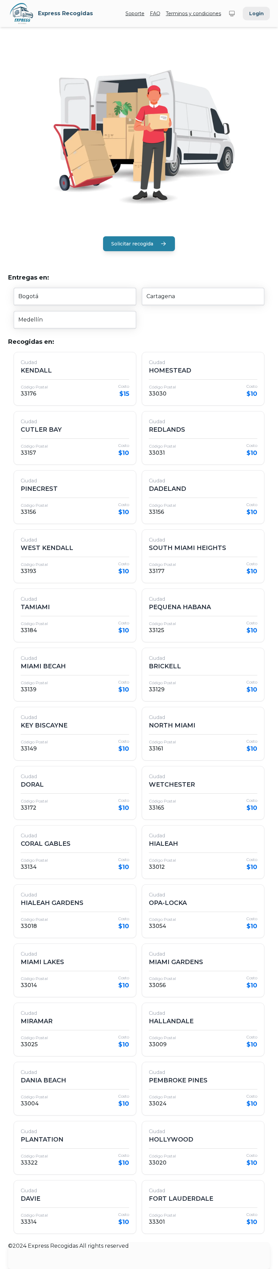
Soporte (134, 13)
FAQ (155, 13)
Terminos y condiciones (193, 13)
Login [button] (256, 13)
